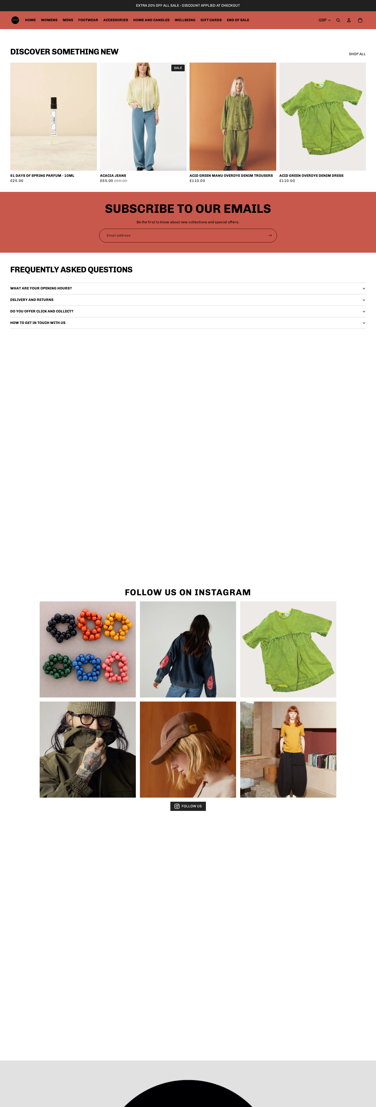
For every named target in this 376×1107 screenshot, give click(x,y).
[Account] (349, 20)
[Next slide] (178, 116)
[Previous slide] (107, 116)
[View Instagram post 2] (188, 649)
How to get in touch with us (37, 323)
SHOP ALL (357, 54)
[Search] (338, 20)
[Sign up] (270, 235)
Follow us (192, 806)
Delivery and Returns (31, 300)
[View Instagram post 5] (188, 750)
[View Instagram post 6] (288, 750)
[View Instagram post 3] (288, 649)
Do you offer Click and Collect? (41, 311)
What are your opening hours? (41, 288)
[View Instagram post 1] (88, 649)
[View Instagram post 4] (88, 750)
